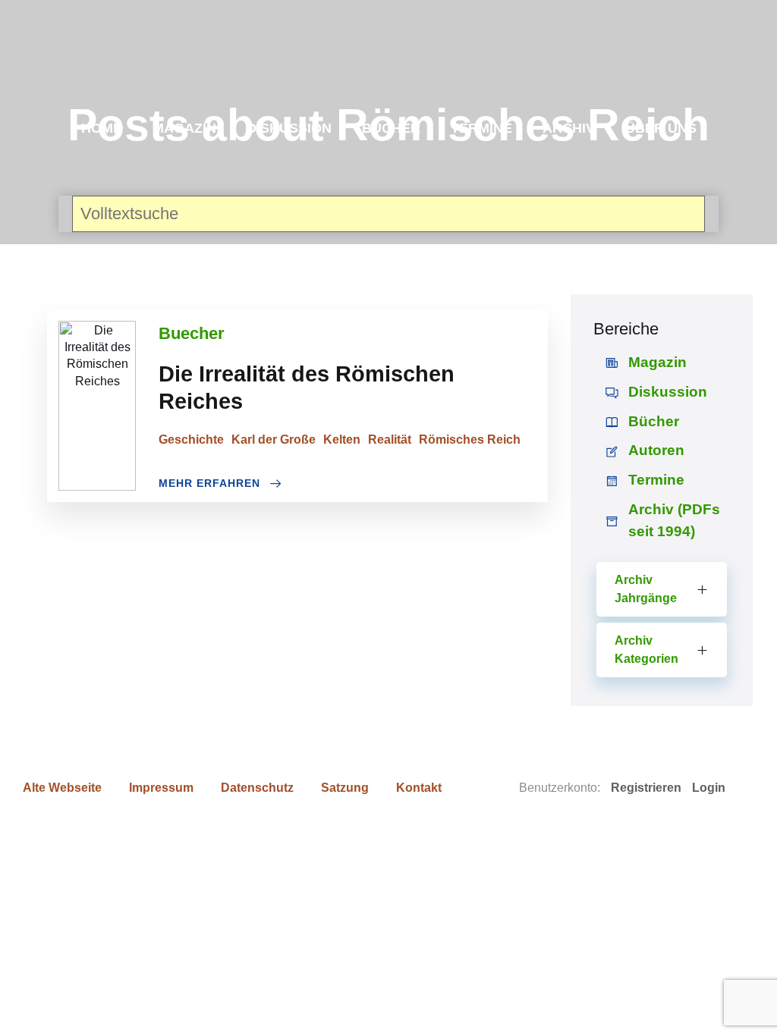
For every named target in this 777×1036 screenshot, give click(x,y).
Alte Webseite (62, 787)
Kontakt (419, 787)
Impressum (161, 787)
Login (708, 787)
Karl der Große (273, 439)
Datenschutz (257, 787)
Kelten (341, 439)
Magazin (184, 128)
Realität (389, 439)
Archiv (569, 128)
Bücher (391, 128)
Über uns (661, 128)
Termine (481, 128)
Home (101, 128)
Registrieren (646, 787)
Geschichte (191, 439)
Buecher (192, 333)
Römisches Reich (470, 439)
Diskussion (289, 128)
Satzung (345, 787)
